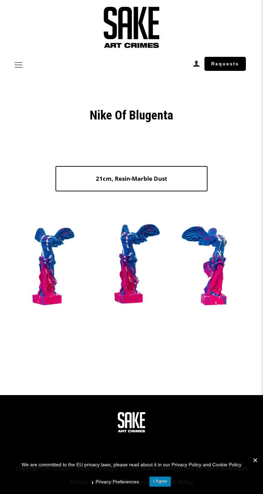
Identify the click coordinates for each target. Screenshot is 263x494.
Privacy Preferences (117, 481)
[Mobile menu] (18, 64)
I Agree (160, 481)
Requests (225, 63)
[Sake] (131, 27)
